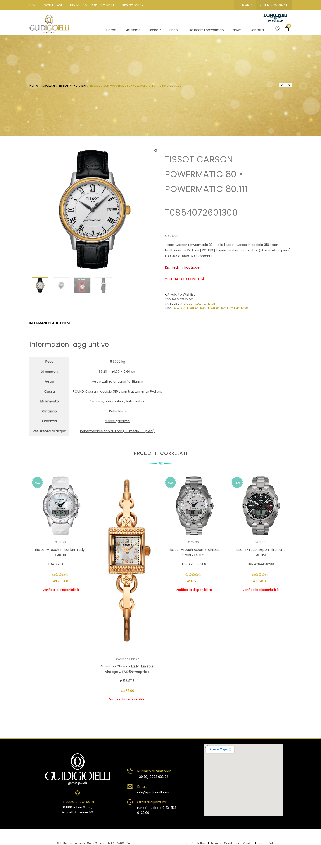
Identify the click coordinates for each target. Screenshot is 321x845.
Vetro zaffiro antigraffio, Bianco (117, 381)
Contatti (257, 29)
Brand (153, 29)
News (237, 29)
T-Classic (79, 85)
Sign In (247, 5)
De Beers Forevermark (206, 29)
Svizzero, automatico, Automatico (117, 401)
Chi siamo (132, 29)
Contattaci (53, 5)
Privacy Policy (132, 5)
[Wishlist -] (277, 29)
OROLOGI (48, 85)
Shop (173, 29)
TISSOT (63, 85)
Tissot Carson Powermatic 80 (227, 308)
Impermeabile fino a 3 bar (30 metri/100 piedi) (117, 431)
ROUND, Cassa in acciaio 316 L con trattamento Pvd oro (117, 391)
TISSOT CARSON (195, 308)
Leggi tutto (61, 603)
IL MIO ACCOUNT (276, 5)
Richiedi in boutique (182, 267)
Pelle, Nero (117, 411)
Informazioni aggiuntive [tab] (50, 323)
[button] (180, 294)
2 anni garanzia (117, 421)
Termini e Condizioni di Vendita (91, 5)
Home (33, 5)
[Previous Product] (282, 85)
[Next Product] (288, 85)
